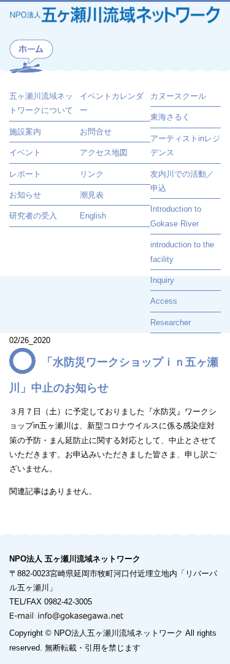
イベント (25, 152)
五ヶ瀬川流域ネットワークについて (41, 103)
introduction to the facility (182, 251)
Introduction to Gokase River (175, 216)
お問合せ (96, 131)
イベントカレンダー (112, 103)
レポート (25, 174)
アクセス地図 (104, 152)
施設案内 (25, 131)
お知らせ (25, 194)
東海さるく (170, 117)
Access (163, 301)
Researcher (170, 322)
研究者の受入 (33, 215)
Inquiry (162, 280)
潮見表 (92, 194)
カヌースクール (178, 96)
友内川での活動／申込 (182, 181)
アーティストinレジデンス (185, 145)
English (93, 215)
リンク (92, 174)
